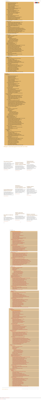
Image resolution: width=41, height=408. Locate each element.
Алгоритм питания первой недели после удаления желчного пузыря (20, 259)
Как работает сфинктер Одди (11, 6)
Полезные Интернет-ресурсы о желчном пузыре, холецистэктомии (20, 163)
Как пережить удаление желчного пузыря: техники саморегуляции (15, 138)
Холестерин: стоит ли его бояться (16, 234)
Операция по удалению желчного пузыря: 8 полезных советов (15, 24)
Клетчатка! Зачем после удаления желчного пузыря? (18, 357)
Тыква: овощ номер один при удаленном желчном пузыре (19, 284)
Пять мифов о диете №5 (10, 115)
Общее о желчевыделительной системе (11, 75)
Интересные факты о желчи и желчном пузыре (13, 69)
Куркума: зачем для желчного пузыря (12, 53)
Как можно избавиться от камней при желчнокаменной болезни (19, 329)
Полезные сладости (14, 288)
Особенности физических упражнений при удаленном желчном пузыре (16, 135)
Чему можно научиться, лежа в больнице (12, 67)
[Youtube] (35, 2)
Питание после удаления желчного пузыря (11, 44)
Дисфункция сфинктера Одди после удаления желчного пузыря (15, 30)
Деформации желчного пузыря (11, 4)
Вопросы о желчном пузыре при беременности (32, 215)
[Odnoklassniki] (38, 2)
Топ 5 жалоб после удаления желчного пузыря (13, 32)
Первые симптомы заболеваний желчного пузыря (13, 10)
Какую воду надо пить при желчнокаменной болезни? (14, 17)
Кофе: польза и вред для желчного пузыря (12, 55)
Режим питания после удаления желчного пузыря (13, 47)
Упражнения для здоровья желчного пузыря (31, 162)
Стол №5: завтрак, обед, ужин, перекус (13, 112)
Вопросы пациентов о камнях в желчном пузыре (13, 15)
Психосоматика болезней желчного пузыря (13, 64)
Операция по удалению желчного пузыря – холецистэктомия (15, 23)
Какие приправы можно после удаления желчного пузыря (19, 281)
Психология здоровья (9, 63)
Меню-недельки (10, 37)
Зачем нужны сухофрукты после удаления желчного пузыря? (15, 46)
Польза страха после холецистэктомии (17, 306)
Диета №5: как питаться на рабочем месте (13, 41)
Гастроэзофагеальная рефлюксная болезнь (8, 190)
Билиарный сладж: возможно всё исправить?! (17, 320)
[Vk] (37, 2)
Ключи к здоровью (8, 56)
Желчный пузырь (8, 1)
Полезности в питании (9, 52)
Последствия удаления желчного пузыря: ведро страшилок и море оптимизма (17, 29)
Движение (8, 57)
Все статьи (11, 308)
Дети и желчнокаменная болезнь (11, 16)
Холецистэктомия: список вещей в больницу (13, 98)
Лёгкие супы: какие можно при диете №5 (18, 272)
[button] (19, 72)
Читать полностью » (17, 170)
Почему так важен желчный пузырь (12, 3)
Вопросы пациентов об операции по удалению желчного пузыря (15, 95)
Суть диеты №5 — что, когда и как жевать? (12, 35)
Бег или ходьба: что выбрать (11, 59)
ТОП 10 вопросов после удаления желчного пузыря (14, 27)
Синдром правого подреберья (11, 7)
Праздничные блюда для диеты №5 (11, 43)
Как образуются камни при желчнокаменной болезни (14, 18)
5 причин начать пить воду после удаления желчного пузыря (15, 49)
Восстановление (9, 26)
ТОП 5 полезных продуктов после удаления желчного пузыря (19, 285)
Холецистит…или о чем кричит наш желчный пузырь (14, 12)
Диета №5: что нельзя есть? (11, 36)
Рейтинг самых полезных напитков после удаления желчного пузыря (16, 50)
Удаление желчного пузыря (9, 20)
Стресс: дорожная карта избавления (12, 70)
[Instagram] (36, 2)
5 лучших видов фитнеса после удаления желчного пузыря (14, 61)
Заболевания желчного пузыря (10, 9)
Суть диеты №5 (8, 34)
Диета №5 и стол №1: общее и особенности (13, 40)
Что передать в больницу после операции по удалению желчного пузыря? (21, 260)
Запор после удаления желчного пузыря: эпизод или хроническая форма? (21, 341)
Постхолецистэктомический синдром (12, 33)
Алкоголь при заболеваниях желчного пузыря (16, 275)
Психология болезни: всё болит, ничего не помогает (18, 300)
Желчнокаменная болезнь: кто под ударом (13, 19)
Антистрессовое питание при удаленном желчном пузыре (14, 66)
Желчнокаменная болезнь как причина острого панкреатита (19, 247)
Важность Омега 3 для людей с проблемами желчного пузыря (19, 366)
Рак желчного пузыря (8, 161)
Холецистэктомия (9, 21)
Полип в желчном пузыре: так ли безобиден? (13, 13)
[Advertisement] (18, 403)
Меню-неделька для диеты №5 (12, 38)
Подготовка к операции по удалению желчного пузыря (18, 332)
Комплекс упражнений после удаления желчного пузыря (14, 58)
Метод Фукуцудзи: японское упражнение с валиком (13, 60)
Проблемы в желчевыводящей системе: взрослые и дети (20, 186)
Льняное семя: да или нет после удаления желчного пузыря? (19, 263)
